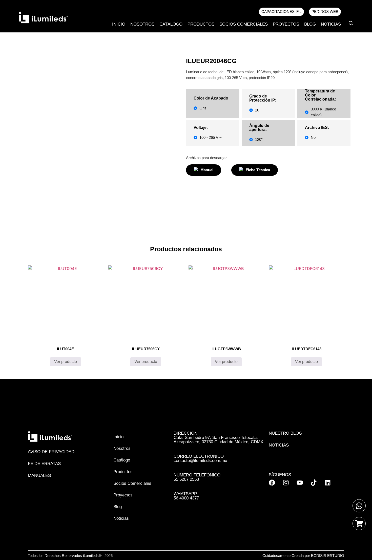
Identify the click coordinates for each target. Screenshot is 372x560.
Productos (201, 24)
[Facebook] (272, 482)
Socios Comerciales (243, 24)
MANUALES (39, 475)
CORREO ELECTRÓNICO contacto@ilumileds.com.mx (200, 458)
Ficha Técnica (258, 170)
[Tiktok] (314, 482)
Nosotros (142, 24)
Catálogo (170, 24)
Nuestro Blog (285, 433)
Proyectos (286, 24)
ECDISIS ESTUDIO (327, 555)
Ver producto (65, 361)
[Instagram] (286, 482)
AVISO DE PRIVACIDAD (51, 451)
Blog (310, 24)
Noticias (331, 24)
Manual (206, 170)
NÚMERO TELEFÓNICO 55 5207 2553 (197, 477)
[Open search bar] (351, 23)
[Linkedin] (327, 482)
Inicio (118, 24)
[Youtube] (300, 482)
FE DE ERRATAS (44, 463)
